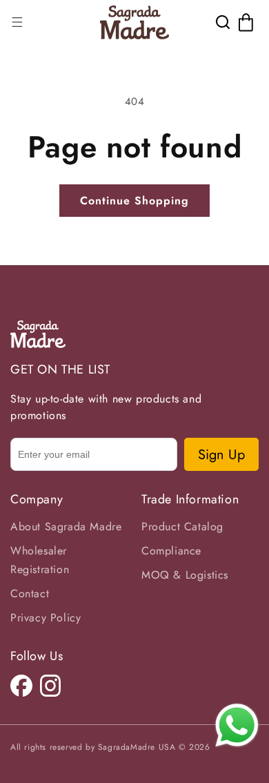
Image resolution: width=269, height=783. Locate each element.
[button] (17, 22)
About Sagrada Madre (65, 526)
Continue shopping (134, 201)
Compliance (171, 551)
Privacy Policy (45, 618)
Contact (29, 593)
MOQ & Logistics (184, 575)
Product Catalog (182, 526)
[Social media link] (21, 686)
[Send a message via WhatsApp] (237, 725)
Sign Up (221, 455)
